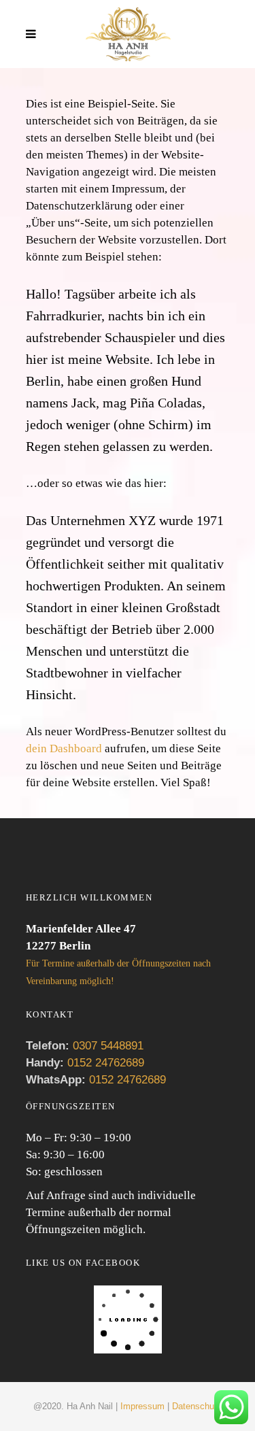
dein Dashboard (64, 748)
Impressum (142, 1406)
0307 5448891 (108, 1045)
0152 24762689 (104, 1062)
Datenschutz (197, 1406)
